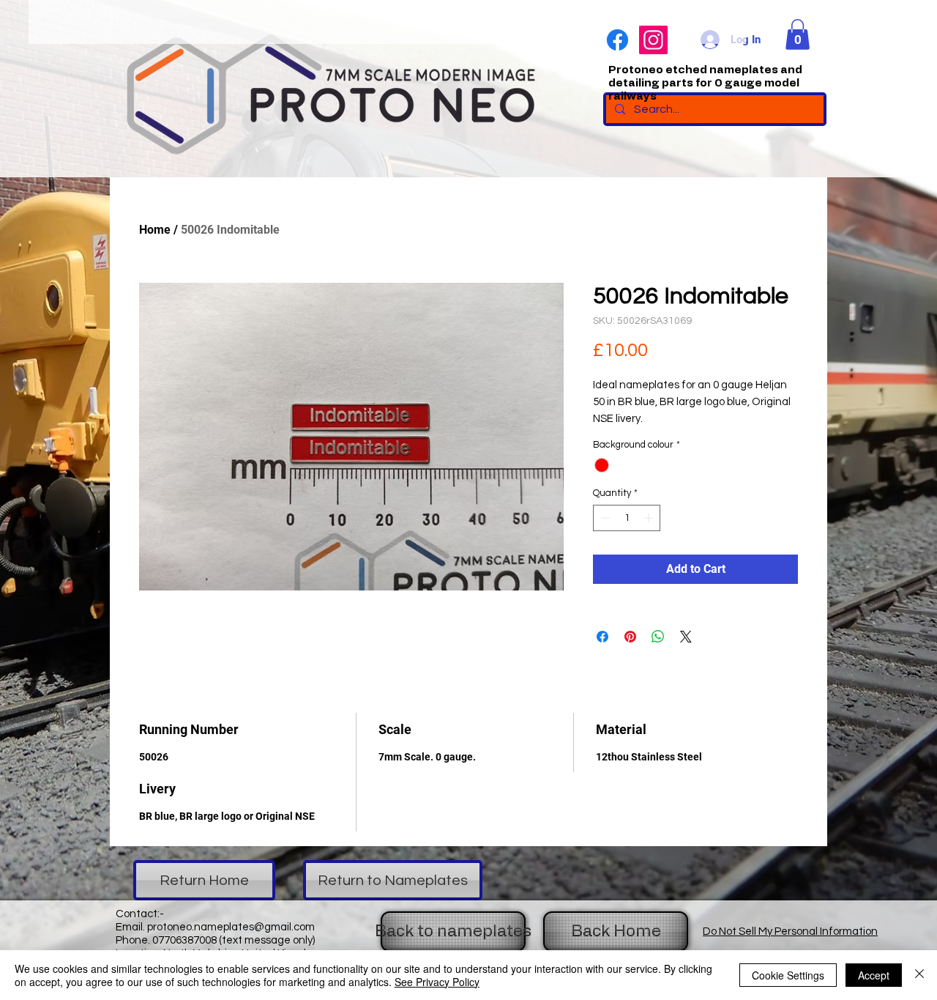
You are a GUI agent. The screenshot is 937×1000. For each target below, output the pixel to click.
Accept (873, 975)
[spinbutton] (627, 517)
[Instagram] (653, 40)
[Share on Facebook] (602, 636)
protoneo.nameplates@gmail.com (231, 927)
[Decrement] (604, 517)
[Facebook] (617, 40)
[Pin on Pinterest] (630, 636)
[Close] (919, 975)
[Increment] (650, 517)
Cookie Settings (788, 975)
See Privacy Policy (437, 981)
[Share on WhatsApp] (658, 636)
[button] (797, 34)
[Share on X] (686, 636)
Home (155, 230)
